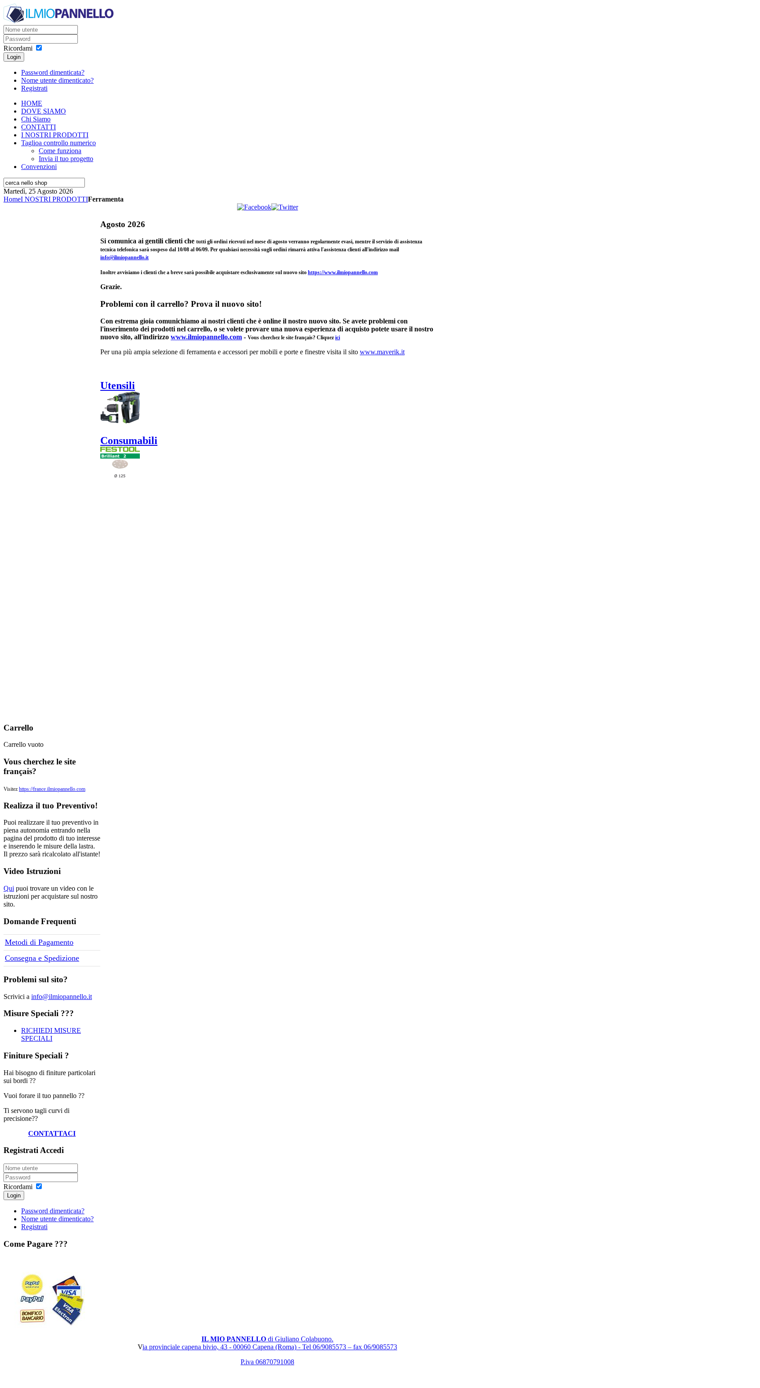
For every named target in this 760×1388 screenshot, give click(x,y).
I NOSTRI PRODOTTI (54, 199)
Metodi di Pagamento (39, 942)
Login (14, 57)
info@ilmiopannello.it (124, 257)
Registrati (34, 88)
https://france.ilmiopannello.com (52, 789)
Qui (9, 888)
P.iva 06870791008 (267, 1362)
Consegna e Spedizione (42, 958)
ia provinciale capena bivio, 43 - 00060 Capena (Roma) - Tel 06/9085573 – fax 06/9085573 (269, 1347)
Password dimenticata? (52, 72)
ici (337, 337)
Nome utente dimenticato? (57, 80)
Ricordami (18, 48)
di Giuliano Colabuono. (267, 1339)
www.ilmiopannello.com (206, 337)
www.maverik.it (382, 352)
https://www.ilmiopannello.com (343, 272)
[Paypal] (52, 1300)
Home (12, 199)
